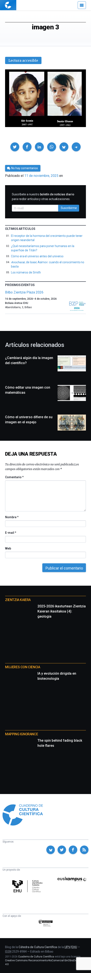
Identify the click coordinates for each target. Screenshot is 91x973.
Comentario (14, 477)
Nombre (11, 517)
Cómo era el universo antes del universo (37, 256)
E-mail (10, 532)
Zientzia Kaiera (18, 600)
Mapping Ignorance (21, 734)
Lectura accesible (23, 60)
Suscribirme (69, 208)
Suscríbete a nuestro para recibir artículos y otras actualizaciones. (43, 197)
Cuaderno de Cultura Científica (36, 956)
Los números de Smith (26, 272)
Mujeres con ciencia (22, 667)
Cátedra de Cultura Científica (38, 947)
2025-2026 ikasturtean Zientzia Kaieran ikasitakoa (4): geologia (61, 611)
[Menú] (82, 5)
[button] (14, 146)
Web (8, 548)
